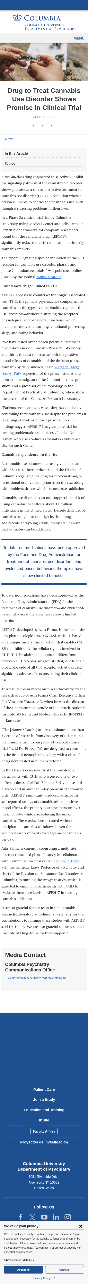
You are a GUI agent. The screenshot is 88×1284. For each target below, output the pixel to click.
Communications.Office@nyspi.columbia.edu (37, 977)
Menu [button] (79, 38)
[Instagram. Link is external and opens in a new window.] (67, 1217)
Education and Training (44, 1110)
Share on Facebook (34, 126)
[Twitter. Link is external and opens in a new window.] (32, 1217)
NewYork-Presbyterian (44, 1037)
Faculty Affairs (44, 1131)
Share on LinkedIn (52, 126)
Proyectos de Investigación (44, 1142)
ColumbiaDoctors (44, 1066)
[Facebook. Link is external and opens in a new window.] (20, 1217)
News (9, 139)
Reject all (64, 1269)
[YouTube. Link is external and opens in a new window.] (44, 1217)
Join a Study (44, 1100)
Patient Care (44, 1089)
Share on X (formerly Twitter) (43, 126)
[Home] (44, 22)
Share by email (57, 126)
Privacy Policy (42, 1278)
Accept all (23, 1269)
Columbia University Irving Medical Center (44, 5)
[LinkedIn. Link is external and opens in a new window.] (56, 1217)
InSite (44, 1120)
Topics (10, 163)
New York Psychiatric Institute (44, 1051)
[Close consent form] (80, 1226)
